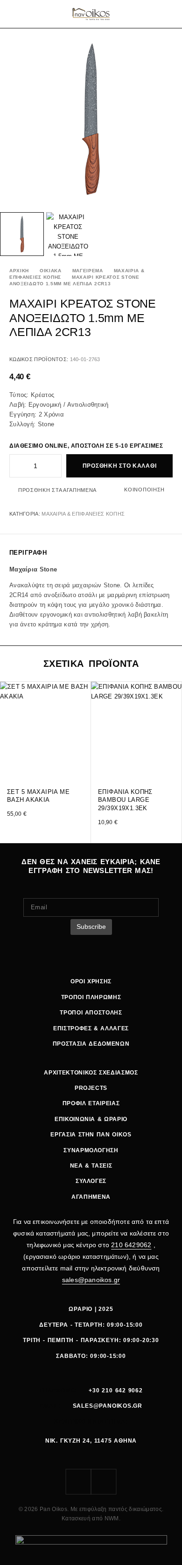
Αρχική (19, 270)
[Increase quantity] (55, 466)
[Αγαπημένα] (157, 14)
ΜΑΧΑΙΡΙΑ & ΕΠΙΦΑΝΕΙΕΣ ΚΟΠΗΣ (83, 514)
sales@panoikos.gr (91, 1279)
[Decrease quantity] (16, 466)
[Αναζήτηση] (145, 14)
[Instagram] (103, 1481)
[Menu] (15, 14)
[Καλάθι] (169, 14)
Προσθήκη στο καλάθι (120, 466)
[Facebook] (78, 1481)
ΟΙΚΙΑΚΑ (51, 270)
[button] (83, 763)
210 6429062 (131, 1245)
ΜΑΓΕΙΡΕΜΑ (87, 270)
